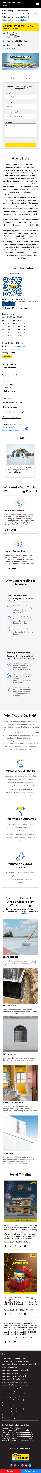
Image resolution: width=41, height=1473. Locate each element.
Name (8, 93)
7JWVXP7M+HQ (8, 428)
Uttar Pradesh (22, 346)
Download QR (8, 304)
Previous (3, 460)
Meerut (20, 349)
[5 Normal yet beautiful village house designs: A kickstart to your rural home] (20, 454)
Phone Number (11, 112)
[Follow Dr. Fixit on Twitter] (18, 1465)
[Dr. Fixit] (20, 1461)
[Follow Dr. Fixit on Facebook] (11, 1465)
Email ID (8, 103)
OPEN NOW (10, 48)
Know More (10, 530)
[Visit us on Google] (15, 1465)
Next (37, 460)
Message (8, 122)
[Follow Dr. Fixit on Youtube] (26, 1465)
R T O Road (6, 356)
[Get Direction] (27, 430)
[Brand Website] (29, 1465)
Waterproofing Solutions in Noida (23, 1440)
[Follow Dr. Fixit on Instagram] (22, 1465)
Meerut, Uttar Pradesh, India (13, 430)
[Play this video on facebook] (20, 1202)
